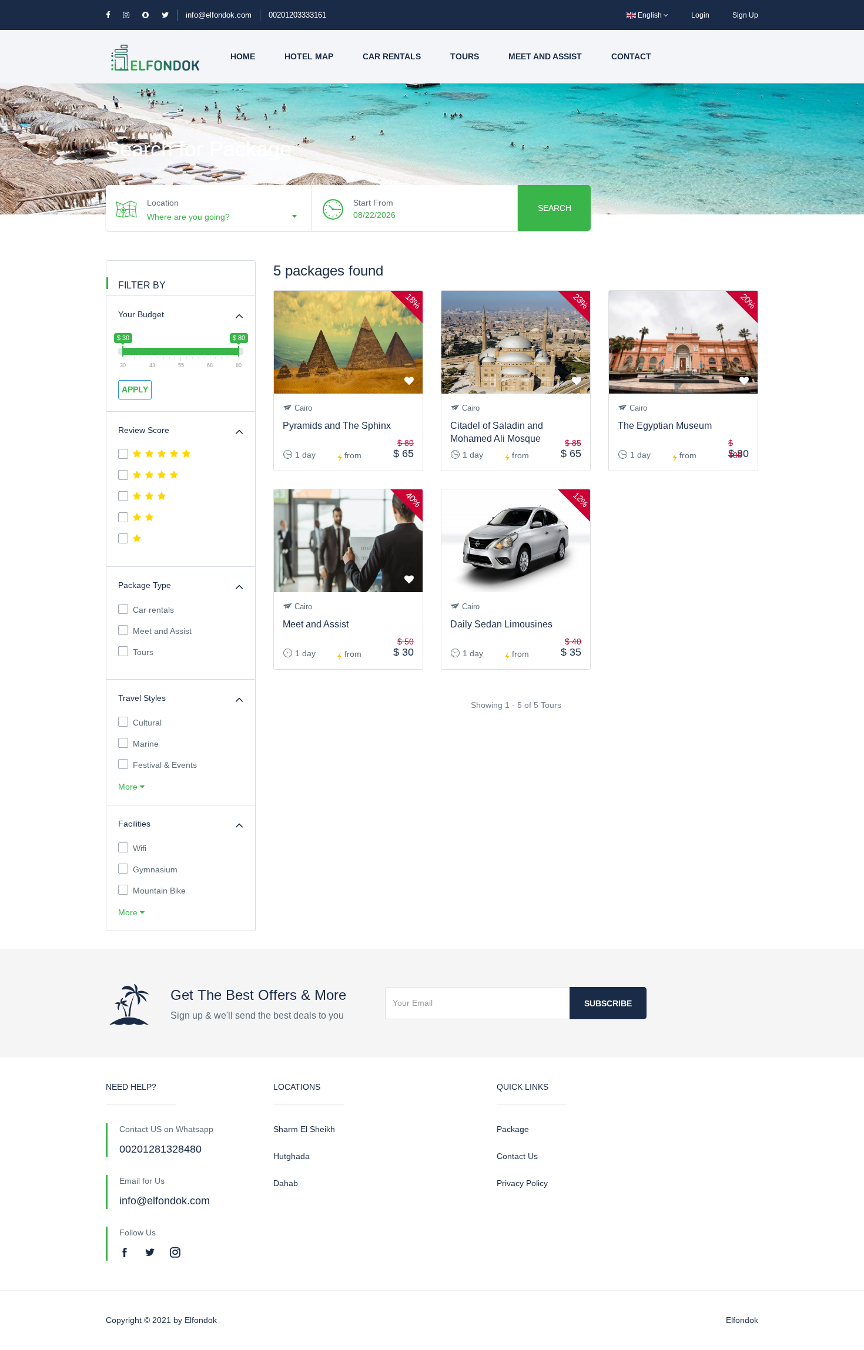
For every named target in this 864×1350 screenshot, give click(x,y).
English (650, 15)
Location (163, 202)
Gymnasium (155, 869)
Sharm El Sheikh (304, 1129)
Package (513, 1129)
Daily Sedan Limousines (501, 624)
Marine (146, 743)
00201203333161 (297, 15)
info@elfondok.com (219, 15)
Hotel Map (308, 56)
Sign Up (745, 15)
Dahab (285, 1183)
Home (242, 56)
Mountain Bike (159, 890)
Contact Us (517, 1156)
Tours (464, 56)
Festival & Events (165, 765)
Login (700, 15)
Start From (373, 202)
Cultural (147, 722)
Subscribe (608, 1003)
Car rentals (392, 56)
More (129, 786)
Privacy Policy (522, 1183)
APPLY (135, 389)
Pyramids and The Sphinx (337, 426)
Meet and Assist (545, 56)
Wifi (139, 848)
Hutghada (291, 1156)
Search (554, 208)
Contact (631, 56)
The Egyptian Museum (665, 426)
